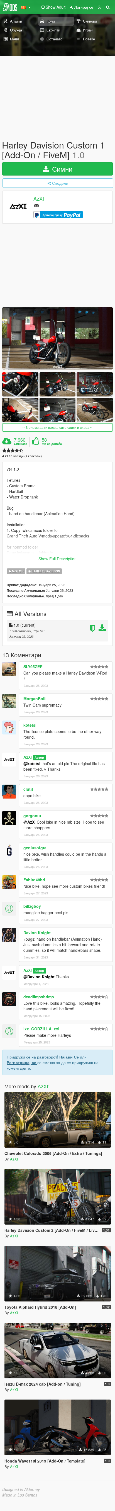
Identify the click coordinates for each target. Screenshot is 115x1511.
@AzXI (29, 822)
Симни (61, 169)
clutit (28, 789)
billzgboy (32, 906)
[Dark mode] (99, 7)
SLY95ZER (33, 666)
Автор (39, 757)
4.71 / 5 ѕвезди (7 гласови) (22, 456)
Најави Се (69, 1057)
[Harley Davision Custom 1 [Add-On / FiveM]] (57, 338)
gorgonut (32, 815)
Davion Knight (37, 932)
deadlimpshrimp (38, 996)
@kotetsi (31, 763)
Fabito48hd (34, 879)
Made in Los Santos (19, 1495)
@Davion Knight (39, 976)
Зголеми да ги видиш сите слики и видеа (57, 427)
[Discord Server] (36, 205)
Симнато (20, 444)
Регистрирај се (22, 1062)
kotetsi (29, 725)
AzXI (38, 198)
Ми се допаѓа (52, 444)
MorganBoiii (35, 698)
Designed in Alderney (21, 1489)
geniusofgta (35, 847)
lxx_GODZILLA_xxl (41, 1028)
